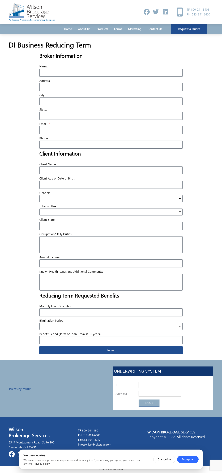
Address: (44, 81)
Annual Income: (49, 257)
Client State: (47, 220)
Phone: (44, 138)
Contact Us (155, 29)
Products (102, 29)
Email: (43, 124)
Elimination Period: (51, 321)
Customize (164, 459)
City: (42, 95)
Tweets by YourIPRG (22, 389)
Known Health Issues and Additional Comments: (71, 272)
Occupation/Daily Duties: (55, 234)
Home (68, 29)
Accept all (187, 459)
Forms (118, 29)
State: (43, 109)
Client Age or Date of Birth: (57, 178)
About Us (84, 29)
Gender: (44, 193)
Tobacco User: (48, 206)
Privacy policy (42, 463)
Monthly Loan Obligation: (56, 306)
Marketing (135, 29)
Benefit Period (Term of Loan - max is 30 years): (70, 334)
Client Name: (48, 164)
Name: (43, 66)
